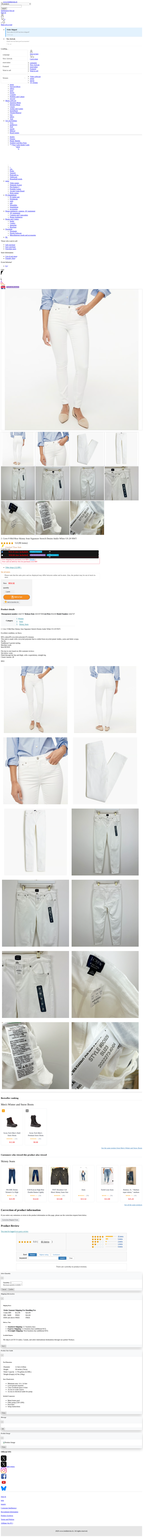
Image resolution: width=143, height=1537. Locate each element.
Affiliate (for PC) (7, 1523)
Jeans (21, 621)
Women (5, 78)
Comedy (13, 95)
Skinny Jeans (23, 624)
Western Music (15, 105)
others (12, 89)
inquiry (3, 1504)
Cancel (4, 1289)
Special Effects (15, 87)
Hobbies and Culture (17, 97)
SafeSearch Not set (7, 11)
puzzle (12, 129)
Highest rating (43, 1255)
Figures (12, 139)
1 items (120, 1244)
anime (32, 79)
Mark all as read (6, 25)
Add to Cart (18, 597)
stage (11, 91)
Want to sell (7, 70)
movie (32, 81)
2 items (120, 1241)
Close (3, 1413)
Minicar (12, 131)
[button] (71, 22)
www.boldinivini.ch (10, 2)
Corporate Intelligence (9, 1508)
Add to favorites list (13, 602)
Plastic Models (15, 141)
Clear (71, 1258)
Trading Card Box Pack (18, 143)
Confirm (11, 1289)
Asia (11, 119)
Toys (11, 123)
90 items (45, 1241)
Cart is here (34, 59)
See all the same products (133, 1205)
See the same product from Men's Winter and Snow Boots (121, 1148)
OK (3, 1429)
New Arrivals (7, 59)
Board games (14, 133)
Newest (32, 1255)
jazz (11, 115)
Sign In (3, 13)
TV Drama (34, 83)
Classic (12, 107)
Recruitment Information (9, 1512)
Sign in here (34, 54)
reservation (6, 62)
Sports (12, 93)
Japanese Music (15, 103)
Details (32, 559)
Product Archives (7, 1516)
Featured (6, 66)
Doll (11, 127)
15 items (120, 1236)
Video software (35, 77)
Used (31, 555)
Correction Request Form (10, 1220)
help (2, 1500)
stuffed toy (13, 125)
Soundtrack (14, 111)
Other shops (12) (13, 567)
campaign (6, 55)
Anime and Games (16, 109)
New (22, 552)
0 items (120, 1246)
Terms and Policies (7, 1519)
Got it (3, 1346)
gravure (12, 99)
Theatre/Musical (15, 113)
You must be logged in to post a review (14, 1231)
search (4, 8)
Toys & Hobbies (11, 121)
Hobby (12, 137)
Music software (10, 101)
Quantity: (6, 1283)
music (12, 85)
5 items (120, 1239)
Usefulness (56, 1255)
